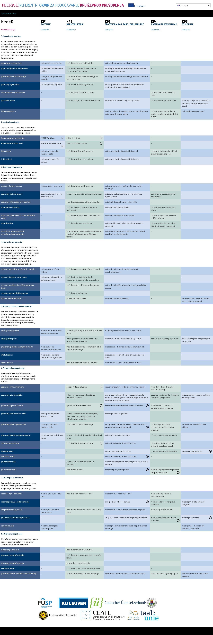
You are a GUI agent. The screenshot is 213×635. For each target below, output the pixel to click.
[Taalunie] (149, 614)
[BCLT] (133, 614)
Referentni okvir (8, 13)
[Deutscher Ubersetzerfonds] (118, 602)
